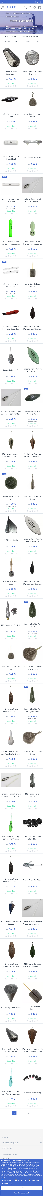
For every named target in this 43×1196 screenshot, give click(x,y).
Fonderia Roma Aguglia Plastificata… (32, 370)
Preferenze (22, 1180)
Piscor (8, 13)
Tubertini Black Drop (32, 1093)
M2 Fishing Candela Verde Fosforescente (11, 242)
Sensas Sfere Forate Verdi (10, 497)
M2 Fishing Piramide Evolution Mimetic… (10, 455)
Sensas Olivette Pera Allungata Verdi (32, 710)
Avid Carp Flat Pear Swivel (32, 115)
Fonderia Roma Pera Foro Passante (11, 1050)
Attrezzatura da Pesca (21, 13)
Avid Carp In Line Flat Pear (11, 667)
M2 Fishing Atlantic (32, 157)
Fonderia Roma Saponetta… (11, 72)
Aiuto (5, 2)
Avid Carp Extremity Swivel (32, 497)
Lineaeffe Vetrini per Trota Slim (11, 200)
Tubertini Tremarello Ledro (10, 115)
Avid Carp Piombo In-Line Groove (32, 667)
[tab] (21, 1137)
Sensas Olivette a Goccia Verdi (32, 412)
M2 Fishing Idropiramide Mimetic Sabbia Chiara (32, 1050)
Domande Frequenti (10, 1143)
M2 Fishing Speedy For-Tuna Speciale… (10, 327)
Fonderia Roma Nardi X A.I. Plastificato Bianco (11, 752)
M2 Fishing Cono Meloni (11, 1007)
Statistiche (35, 1180)
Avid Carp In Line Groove (32, 285)
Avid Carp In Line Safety (32, 1007)
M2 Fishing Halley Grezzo (32, 795)
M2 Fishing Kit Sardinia (11, 625)
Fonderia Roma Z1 (11, 370)
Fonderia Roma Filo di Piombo (32, 72)
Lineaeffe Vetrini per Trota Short (11, 157)
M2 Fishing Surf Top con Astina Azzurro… (11, 1092)
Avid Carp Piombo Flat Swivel (32, 752)
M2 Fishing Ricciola (11, 540)
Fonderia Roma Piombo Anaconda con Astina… (11, 795)
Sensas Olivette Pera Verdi (32, 625)
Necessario (8, 1180)
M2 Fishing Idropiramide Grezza (11, 922)
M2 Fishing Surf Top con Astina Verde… (10, 837)
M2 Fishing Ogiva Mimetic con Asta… (11, 710)
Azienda (5, 1137)
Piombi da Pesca (12, 16)
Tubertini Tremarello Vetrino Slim (10, 285)
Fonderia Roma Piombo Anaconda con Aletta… (32, 200)
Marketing (8, 1183)
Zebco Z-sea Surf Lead (33, 880)
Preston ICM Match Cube (11, 582)
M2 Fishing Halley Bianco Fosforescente (32, 242)
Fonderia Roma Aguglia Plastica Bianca (32, 540)
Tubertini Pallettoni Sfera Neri (32, 837)
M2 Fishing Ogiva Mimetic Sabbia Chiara (10, 965)
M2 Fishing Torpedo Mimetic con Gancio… (32, 327)
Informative (7, 1148)
